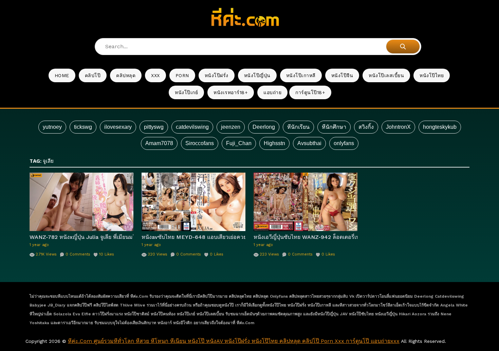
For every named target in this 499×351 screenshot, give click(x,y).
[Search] (403, 46)
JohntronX (398, 127)
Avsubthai (309, 143)
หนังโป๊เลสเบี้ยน (386, 75)
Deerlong (264, 127)
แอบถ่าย (272, 92)
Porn (182, 75)
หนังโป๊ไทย (432, 75)
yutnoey (52, 127)
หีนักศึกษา (334, 127)
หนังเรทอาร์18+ (231, 92)
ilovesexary (118, 127)
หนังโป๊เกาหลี (301, 75)
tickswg (83, 127)
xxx (155, 75)
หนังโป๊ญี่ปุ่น (257, 75)
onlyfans (344, 143)
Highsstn (274, 143)
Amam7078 (159, 143)
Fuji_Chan (239, 143)
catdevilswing (192, 127)
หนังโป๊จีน (342, 75)
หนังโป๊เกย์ (186, 92)
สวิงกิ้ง (366, 127)
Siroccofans (199, 143)
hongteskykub (440, 127)
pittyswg (154, 127)
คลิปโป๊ (93, 75)
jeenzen (230, 127)
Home (62, 75)
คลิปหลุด (125, 75)
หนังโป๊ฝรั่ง (216, 75)
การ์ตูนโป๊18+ (310, 92)
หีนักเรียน (298, 127)
